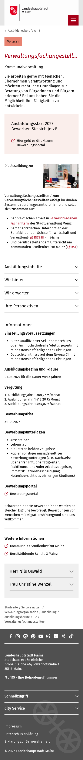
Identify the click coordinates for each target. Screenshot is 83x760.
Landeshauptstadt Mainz (35, 751)
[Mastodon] (25, 636)
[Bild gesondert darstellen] (62, 184)
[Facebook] (11, 636)
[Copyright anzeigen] (73, 184)
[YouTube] (40, 636)
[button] (13, 41)
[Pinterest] (33, 636)
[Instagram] (17, 636)
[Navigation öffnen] (73, 20)
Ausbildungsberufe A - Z (24, 31)
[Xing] (63, 636)
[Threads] (48, 636)
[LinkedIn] (56, 636)
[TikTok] (71, 636)
